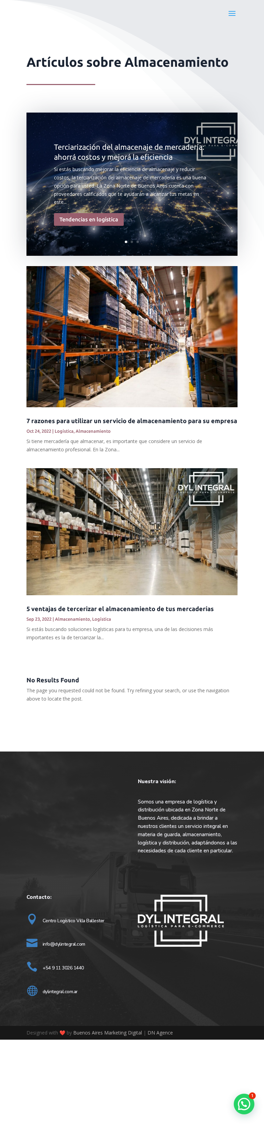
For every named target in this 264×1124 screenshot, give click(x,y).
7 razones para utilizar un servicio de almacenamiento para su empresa (131, 420)
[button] (244, 1104)
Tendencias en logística (88, 219)
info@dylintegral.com (64, 944)
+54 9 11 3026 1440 (63, 968)
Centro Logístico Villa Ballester (73, 920)
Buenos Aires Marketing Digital (108, 1032)
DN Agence (160, 1032)
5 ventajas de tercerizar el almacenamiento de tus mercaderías (120, 608)
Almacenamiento (93, 431)
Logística (64, 431)
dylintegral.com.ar (60, 991)
